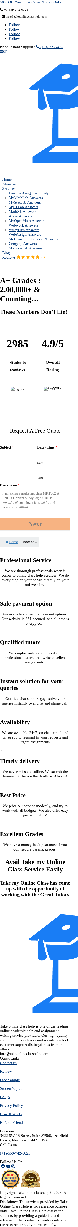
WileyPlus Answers (24, 230)
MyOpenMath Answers (27, 220)
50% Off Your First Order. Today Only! (31, 2)
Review (6, 1071)
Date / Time (47, 447)
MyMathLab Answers (26, 198)
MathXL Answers (22, 211)
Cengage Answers (23, 243)
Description (10, 485)
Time (40, 477)
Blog (6, 253)
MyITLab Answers (23, 207)
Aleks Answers (20, 216)
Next (35, 524)
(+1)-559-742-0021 (15, 1153)
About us (9, 184)
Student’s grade (12, 1088)
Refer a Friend (11, 1122)
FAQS (5, 1097)
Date (40, 462)
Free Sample (10, 1080)
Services (8, 188)
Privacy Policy (11, 1105)
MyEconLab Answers (26, 248)
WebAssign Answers (25, 234)
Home (7, 179)
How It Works (11, 1114)
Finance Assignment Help (29, 193)
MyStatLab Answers (25, 202)
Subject (7, 447)
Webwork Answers (23, 225)
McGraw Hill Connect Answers (33, 239)
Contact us (8, 1063)
